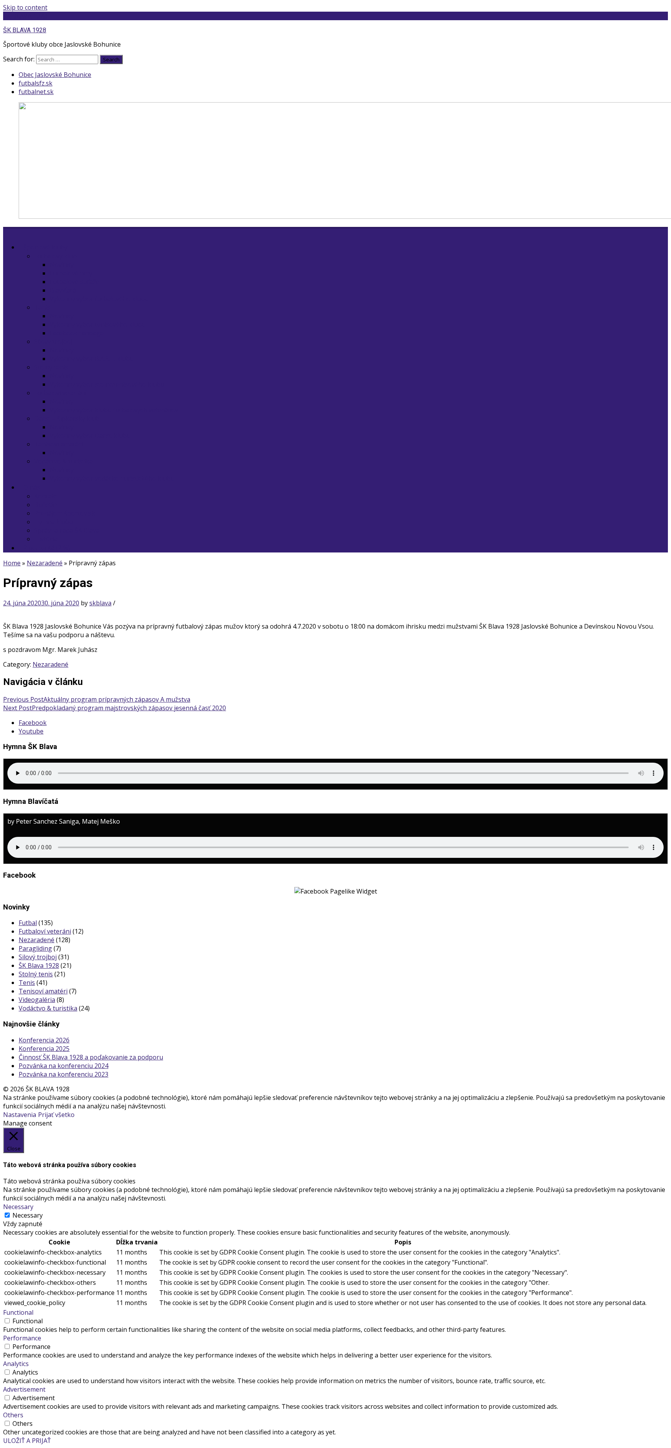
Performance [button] (22, 1338)
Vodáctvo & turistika (63, 461)
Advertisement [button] (24, 1389)
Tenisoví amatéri (58, 444)
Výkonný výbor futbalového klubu (99, 298)
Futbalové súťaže (74, 281)
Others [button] (13, 1415)
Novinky (62, 264)
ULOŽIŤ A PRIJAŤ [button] (27, 1440)
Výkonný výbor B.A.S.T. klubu (92, 358)
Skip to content (25, 7)
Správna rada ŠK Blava (66, 530)
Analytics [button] (16, 1363)
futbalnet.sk (36, 91)
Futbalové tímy (71, 273)
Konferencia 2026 (44, 1040)
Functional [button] (18, 1312)
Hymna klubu (53, 522)
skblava (100, 603)
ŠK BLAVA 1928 (25, 16)
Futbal (28, 922)
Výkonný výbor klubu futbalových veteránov (114, 410)
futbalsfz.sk (35, 83)
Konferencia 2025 (44, 1048)
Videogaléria (37, 999)
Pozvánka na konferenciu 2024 (63, 1065)
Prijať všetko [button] (56, 1114)
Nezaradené (45, 563)
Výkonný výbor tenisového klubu (98, 324)
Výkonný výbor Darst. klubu (90, 435)
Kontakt (45, 496)
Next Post (114, 708)
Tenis (42, 307)
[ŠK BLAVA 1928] (7, 231)
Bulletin (45, 504)
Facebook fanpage (77, 333)
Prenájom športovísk (64, 513)
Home (12, 563)
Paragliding (35, 948)
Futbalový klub (55, 256)
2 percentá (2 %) (46, 548)
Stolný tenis (51, 367)
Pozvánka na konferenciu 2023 (63, 1074)
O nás (31, 487)
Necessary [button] (18, 1206)
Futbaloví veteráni (60, 393)
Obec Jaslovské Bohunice (55, 74)
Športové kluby (45, 247)
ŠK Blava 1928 (39, 965)
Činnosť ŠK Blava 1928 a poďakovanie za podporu (91, 1057)
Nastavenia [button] (19, 1114)
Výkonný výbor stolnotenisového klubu (107, 384)
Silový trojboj (53, 341)
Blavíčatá (63, 290)
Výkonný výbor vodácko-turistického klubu (112, 478)
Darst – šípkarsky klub (66, 418)
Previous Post (96, 699)
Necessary (27, 1215)
